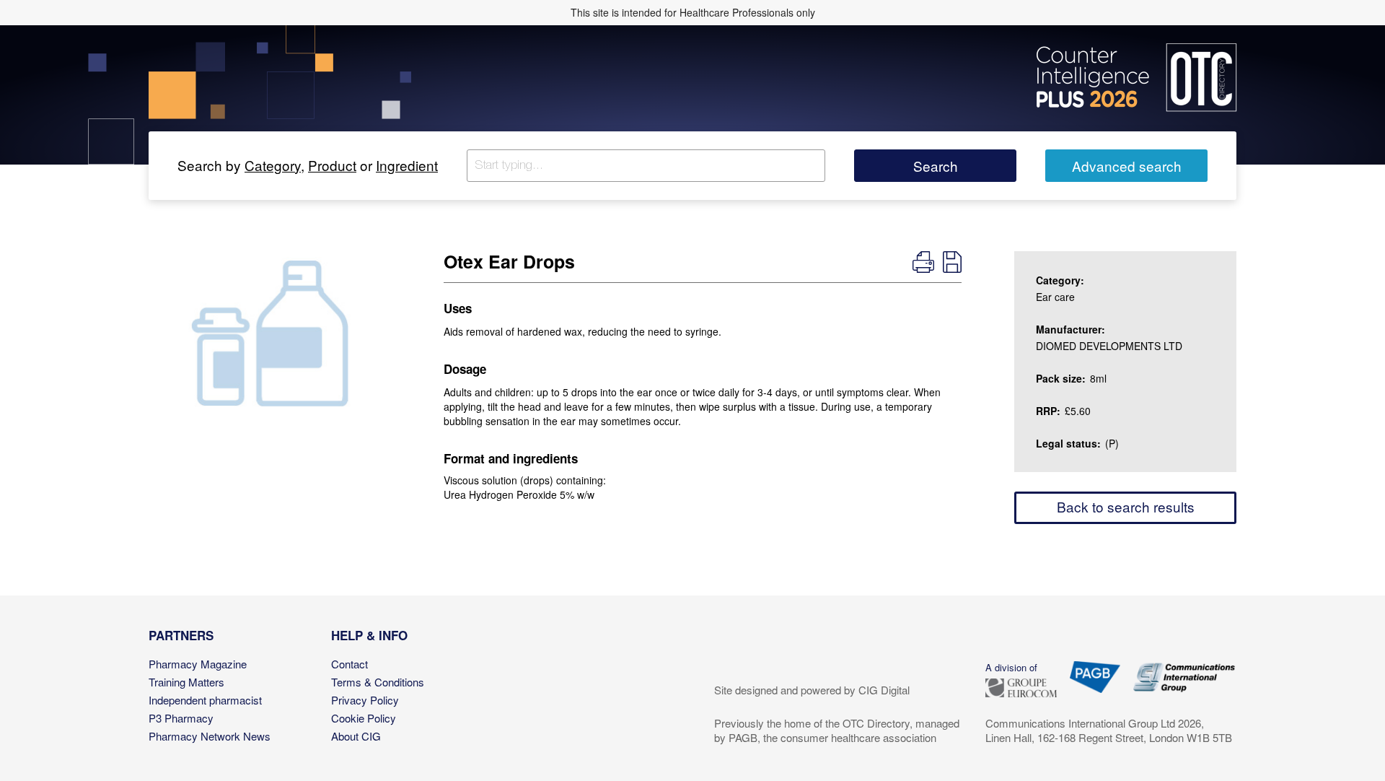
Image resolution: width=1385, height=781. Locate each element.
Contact (349, 663)
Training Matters (186, 681)
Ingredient (407, 165)
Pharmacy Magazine (198, 663)
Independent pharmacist (205, 699)
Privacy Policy (365, 699)
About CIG (356, 735)
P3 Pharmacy (181, 717)
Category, (274, 165)
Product (332, 165)
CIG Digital (884, 689)
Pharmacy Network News (210, 735)
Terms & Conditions (377, 681)
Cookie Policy (363, 717)
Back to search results (1126, 506)
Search (935, 165)
